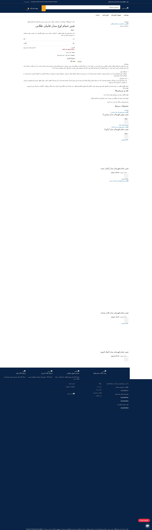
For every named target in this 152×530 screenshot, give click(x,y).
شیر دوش (47, 21)
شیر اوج (68, 55)
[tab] (79, 61)
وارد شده (112, 102)
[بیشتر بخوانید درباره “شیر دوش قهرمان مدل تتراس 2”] (126, 122)
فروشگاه (68, 21)
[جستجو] (44, 8)
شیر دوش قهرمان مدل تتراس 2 (115, 114)
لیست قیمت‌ (71, 383)
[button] (147, 526)
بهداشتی (63, 21)
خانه (73, 21)
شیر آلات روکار (55, 21)
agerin (41, 529)
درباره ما (99, 386)
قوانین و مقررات (97, 392)
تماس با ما (99, 389)
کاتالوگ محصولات (70, 386)
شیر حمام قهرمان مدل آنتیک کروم (114, 352)
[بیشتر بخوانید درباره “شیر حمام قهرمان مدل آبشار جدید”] (126, 176)
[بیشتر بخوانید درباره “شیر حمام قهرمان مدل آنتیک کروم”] (126, 359)
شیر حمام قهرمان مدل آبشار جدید (114, 168)
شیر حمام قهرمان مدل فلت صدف (114, 313)
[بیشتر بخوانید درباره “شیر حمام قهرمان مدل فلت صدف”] (126, 320)
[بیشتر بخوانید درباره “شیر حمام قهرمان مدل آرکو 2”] (126, 136)
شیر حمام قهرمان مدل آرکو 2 (116, 129)
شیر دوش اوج (60, 55)
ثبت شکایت (99, 395)
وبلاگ (100, 383)
